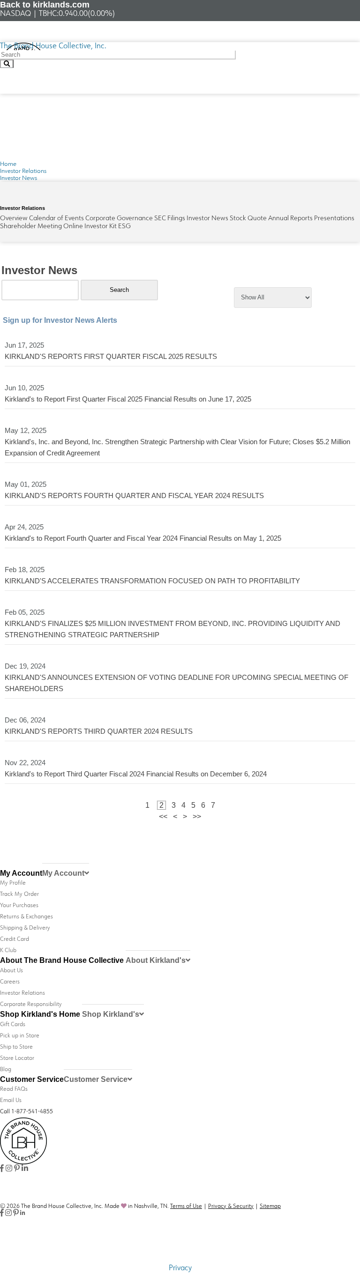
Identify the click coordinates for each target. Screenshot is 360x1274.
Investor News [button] (18, 178)
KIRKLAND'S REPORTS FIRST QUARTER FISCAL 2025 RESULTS (111, 356)
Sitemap (270, 1206)
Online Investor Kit (90, 226)
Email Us (11, 1100)
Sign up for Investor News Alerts (60, 320)
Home (8, 164)
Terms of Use (186, 1206)
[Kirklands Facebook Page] (2, 1169)
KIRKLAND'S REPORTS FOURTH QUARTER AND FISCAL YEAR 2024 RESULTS (134, 495)
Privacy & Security (231, 1206)
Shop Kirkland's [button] (110, 1014)
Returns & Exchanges (26, 917)
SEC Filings (169, 218)
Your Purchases (19, 906)
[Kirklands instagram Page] (9, 1169)
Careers (10, 982)
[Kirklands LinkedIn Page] (25, 1169)
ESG (124, 226)
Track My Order (19, 894)
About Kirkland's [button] (156, 960)
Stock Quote (248, 218)
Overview (14, 218)
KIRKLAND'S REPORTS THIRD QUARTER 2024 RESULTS (99, 731)
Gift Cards (12, 1025)
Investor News (207, 218)
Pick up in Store (19, 1036)
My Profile (13, 883)
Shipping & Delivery (25, 928)
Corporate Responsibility (31, 1004)
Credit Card (14, 939)
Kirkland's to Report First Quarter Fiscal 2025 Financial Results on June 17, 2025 (128, 399)
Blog (5, 1070)
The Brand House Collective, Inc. (53, 46)
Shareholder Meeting (31, 226)
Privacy (180, 1268)
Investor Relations (23, 171)
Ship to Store (16, 1047)
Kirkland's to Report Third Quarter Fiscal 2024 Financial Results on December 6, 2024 (136, 774)
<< (163, 816)
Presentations (334, 218)
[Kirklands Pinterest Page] (17, 1169)
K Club (8, 951)
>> (197, 816)
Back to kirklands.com (45, 4)
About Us (11, 971)
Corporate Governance (119, 218)
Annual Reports (290, 218)
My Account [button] (63, 873)
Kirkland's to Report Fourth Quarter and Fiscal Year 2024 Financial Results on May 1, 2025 (143, 538)
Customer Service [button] (96, 1079)
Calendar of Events (56, 218)
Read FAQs (14, 1089)
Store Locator (17, 1058)
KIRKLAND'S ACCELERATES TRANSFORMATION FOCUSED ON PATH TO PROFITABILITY (152, 581)
